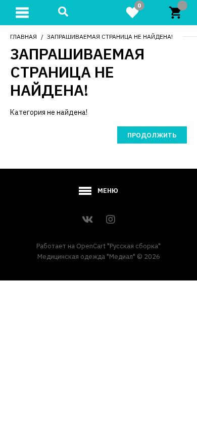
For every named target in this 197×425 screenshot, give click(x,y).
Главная (23, 36)
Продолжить (152, 135)
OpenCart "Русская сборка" (118, 246)
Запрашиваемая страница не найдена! (110, 36)
